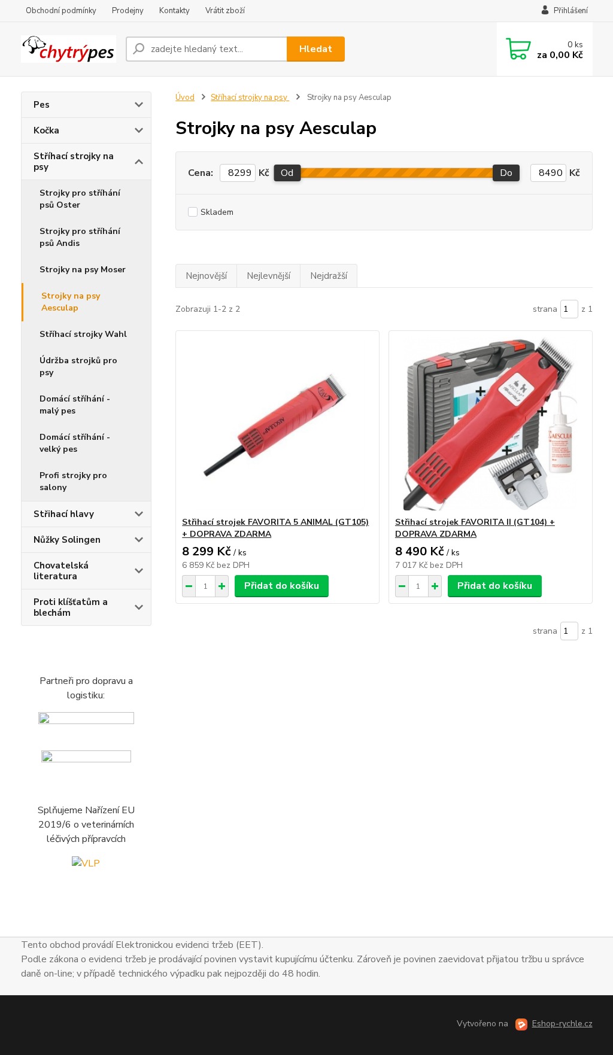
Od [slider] (287, 173)
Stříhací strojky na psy (74, 161)
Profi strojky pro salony (73, 481)
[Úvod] (68, 49)
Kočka (46, 130)
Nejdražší (328, 276)
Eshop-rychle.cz (562, 1023)
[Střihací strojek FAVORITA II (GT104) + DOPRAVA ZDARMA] (490, 423)
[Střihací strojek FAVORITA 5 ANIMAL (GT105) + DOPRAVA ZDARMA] (277, 423)
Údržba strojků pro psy (78, 366)
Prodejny (128, 10)
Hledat (315, 49)
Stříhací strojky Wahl (83, 334)
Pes (42, 105)
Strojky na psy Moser (83, 269)
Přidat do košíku (281, 585)
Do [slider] (506, 173)
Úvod (185, 97)
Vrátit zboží (225, 10)
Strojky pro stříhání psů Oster (80, 199)
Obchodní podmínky (61, 10)
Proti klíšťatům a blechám (71, 607)
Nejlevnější (268, 276)
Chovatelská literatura (61, 571)
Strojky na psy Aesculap (70, 302)
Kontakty (174, 10)
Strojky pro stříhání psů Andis (80, 237)
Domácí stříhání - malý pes (75, 404)
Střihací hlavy (64, 514)
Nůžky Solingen (67, 540)
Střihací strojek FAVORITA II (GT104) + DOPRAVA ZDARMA (475, 528)
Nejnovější (206, 276)
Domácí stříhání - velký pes (75, 443)
